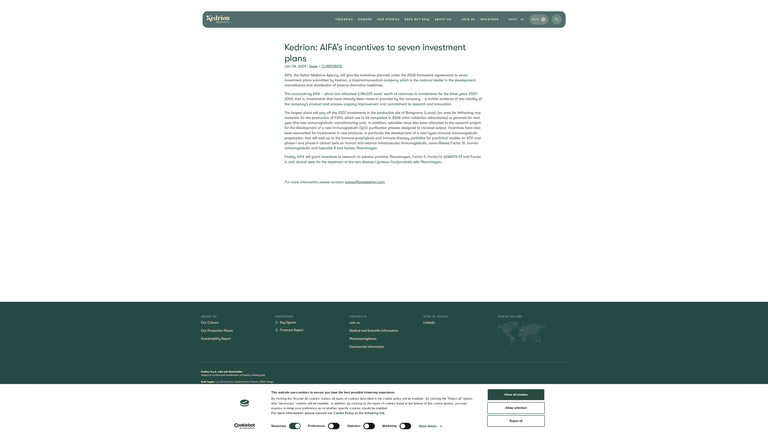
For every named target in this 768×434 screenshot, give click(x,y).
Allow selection (516, 407)
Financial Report (291, 330)
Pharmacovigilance (362, 339)
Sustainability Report (216, 339)
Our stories (388, 19)
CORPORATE (331, 66)
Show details (428, 426)
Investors (489, 19)
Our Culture (209, 322)
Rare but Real (417, 19)
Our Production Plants (217, 331)
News (313, 66)
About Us (443, 19)
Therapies (344, 19)
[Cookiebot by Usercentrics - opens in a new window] (244, 426)
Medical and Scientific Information (373, 331)
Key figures (288, 322)
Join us (468, 19)
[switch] (334, 426)
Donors (365, 19)
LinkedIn (429, 322)
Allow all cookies (516, 394)
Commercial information (366, 347)
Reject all (516, 421)
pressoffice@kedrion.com (365, 182)
